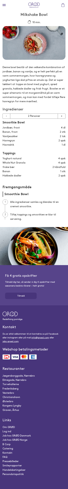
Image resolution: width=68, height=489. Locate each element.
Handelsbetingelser (14, 470)
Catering (8, 448)
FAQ (5, 457)
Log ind (7, 431)
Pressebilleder (11, 461)
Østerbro (8, 401)
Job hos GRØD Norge (15, 440)
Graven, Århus (11, 410)
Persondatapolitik (13, 474)
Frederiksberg (11, 389)
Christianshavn (11, 397)
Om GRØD (9, 427)
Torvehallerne (11, 384)
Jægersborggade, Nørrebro (19, 376)
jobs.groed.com (11, 341)
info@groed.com (40, 338)
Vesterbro (8, 393)
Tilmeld (21, 296)
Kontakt (7, 453)
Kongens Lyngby (12, 406)
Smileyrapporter (12, 465)
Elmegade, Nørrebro (14, 380)
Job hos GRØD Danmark (17, 436)
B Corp (6, 444)
